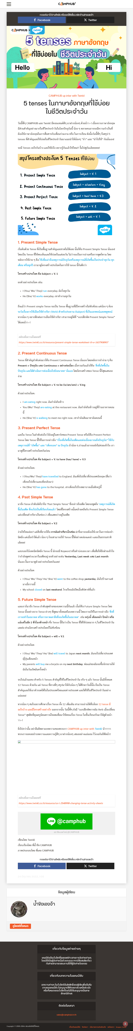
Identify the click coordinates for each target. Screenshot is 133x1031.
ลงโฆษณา (111, 1027)
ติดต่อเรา (85, 1027)
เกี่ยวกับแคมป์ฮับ (74, 1027)
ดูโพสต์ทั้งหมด (20, 926)
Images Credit (121, 1027)
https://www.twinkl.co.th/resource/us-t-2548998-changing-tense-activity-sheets (61, 803)
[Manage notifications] (125, 1023)
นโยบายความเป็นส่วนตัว (98, 1027)
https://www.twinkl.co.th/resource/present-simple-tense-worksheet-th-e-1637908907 (63, 342)
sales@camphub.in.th (66, 1015)
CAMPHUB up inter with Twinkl (67, 96)
